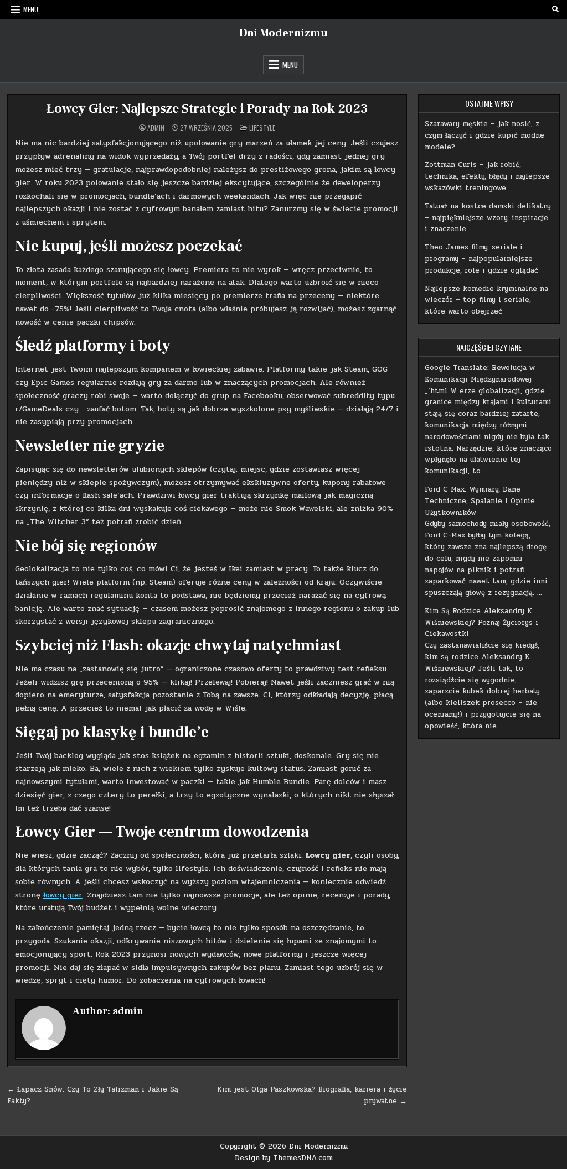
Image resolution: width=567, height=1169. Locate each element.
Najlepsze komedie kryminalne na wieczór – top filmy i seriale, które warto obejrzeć (486, 300)
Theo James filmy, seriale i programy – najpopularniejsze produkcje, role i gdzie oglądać (481, 259)
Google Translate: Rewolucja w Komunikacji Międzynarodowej (480, 373)
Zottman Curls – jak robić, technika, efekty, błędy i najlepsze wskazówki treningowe (487, 176)
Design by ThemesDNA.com (284, 1157)
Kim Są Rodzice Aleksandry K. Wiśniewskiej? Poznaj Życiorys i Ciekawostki (481, 623)
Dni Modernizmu (283, 33)
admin (155, 127)
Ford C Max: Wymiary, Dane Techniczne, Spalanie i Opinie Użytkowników (480, 501)
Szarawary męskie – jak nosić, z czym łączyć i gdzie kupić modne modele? (484, 135)
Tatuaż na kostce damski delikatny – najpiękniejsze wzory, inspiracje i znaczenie (488, 218)
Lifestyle (262, 127)
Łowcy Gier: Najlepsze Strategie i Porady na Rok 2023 (207, 108)
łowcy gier (63, 895)
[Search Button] (555, 9)
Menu (30, 9)
